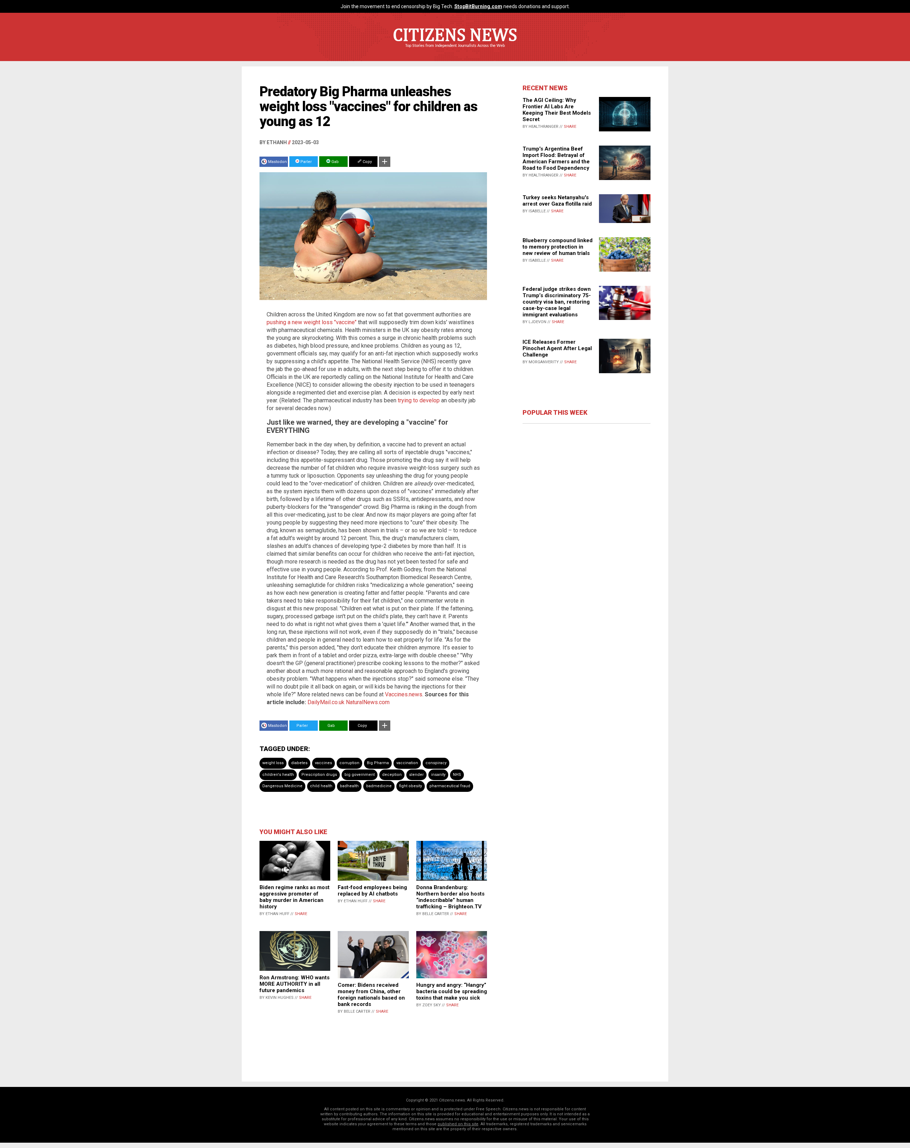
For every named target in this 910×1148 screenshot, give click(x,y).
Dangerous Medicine (282, 786)
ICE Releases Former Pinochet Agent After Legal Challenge (557, 348)
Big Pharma (378, 763)
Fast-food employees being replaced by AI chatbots (372, 890)
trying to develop (419, 400)
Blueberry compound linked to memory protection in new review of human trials (558, 246)
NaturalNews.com (368, 702)
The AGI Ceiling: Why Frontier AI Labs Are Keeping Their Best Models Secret (557, 110)
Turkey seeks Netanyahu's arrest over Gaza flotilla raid (557, 200)
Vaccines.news (403, 694)
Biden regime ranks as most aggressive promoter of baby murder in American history (294, 897)
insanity (438, 774)
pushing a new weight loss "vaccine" (312, 322)
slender (416, 774)
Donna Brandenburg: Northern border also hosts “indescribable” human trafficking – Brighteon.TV (450, 897)
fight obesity (410, 786)
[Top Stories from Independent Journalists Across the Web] (455, 50)
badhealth (349, 786)
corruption (349, 763)
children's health (278, 774)
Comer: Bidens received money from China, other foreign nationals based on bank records (371, 994)
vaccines (323, 763)
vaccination (407, 763)
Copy (367, 161)
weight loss (273, 763)
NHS (457, 774)
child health (321, 786)
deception (392, 774)
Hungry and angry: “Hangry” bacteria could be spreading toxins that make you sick (451, 991)
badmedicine (379, 786)
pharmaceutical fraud (449, 786)
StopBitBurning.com (478, 6)
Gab (334, 161)
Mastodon (277, 161)
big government (359, 774)
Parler (305, 161)
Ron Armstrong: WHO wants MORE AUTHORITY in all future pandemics (294, 984)
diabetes (299, 763)
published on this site (458, 1124)
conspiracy (435, 763)
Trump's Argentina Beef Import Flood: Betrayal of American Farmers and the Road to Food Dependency (556, 158)
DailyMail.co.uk (325, 702)
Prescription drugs (319, 774)
